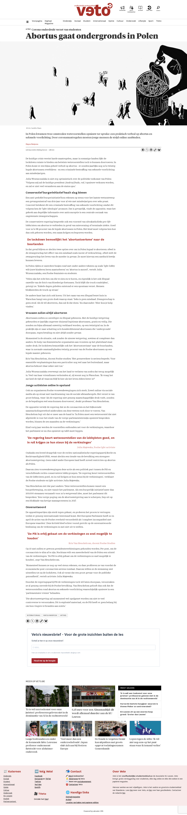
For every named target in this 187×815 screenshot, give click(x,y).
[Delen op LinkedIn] (151, 150)
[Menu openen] (27, 22)
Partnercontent (9, 801)
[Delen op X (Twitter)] (147, 150)
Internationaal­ (9, 784)
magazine (73, 797)
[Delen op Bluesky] (159, 150)
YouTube (38, 784)
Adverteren (73, 779)
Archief (140, 10)
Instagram (39, 779)
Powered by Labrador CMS (93, 811)
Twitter (38, 781)
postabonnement (84, 781)
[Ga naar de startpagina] (93, 9)
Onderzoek (131, 21)
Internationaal (99, 21)
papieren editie (91, 802)
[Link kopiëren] (155, 150)
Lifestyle (142, 21)
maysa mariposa (50, 615)
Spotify (37, 787)
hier (131, 790)
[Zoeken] (158, 9)
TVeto (158, 21)
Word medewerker (131, 11)
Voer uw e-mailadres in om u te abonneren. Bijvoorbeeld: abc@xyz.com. (56, 653)
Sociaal (77, 21)
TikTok (48, 779)
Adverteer (122, 10)
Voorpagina (37, 21)
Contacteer (73, 784)
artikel (63, 615)
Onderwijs (67, 21)
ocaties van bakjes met (76, 802)
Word (70, 776)
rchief (68, 799)
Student (86, 21)
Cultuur (120, 21)
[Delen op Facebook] (143, 150)
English (6, 799)
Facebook (38, 776)
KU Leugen (7, 796)
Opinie (111, 21)
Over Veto (149, 10)
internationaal (33, 615)
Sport (150, 21)
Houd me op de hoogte (44, 660)
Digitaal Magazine (49, 22)
